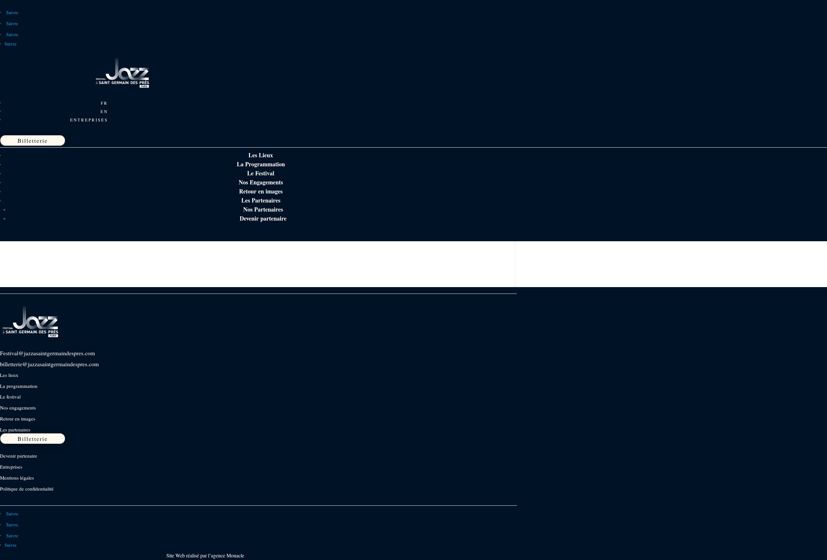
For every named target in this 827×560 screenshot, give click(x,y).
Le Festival (260, 173)
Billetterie (32, 140)
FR (104, 103)
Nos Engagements (261, 182)
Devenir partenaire (263, 218)
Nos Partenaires (263, 209)
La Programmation (261, 164)
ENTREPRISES (89, 120)
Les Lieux (260, 155)
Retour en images (261, 191)
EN (104, 111)
